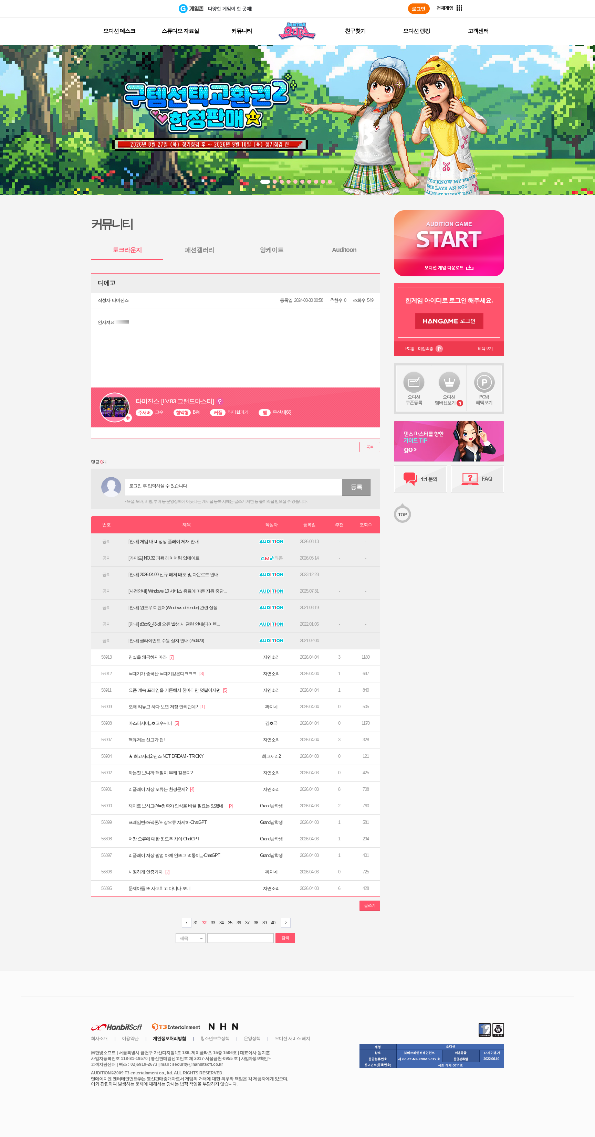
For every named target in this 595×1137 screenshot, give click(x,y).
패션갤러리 (199, 249)
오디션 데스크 (119, 31)
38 (256, 922)
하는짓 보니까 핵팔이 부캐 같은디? (160, 772)
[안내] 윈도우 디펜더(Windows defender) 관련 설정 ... (174, 607)
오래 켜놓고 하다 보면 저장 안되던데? (166, 706)
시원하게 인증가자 (148, 871)
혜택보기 (485, 348)
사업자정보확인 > (255, 1058)
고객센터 (478, 31)
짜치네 (271, 706)
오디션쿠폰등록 (414, 399)
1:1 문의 (420, 479)
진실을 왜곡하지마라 (151, 657)
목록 (370, 446)
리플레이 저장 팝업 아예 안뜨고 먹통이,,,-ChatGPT (174, 855)
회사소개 (99, 1038)
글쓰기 (369, 905)
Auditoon (344, 249)
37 (247, 922)
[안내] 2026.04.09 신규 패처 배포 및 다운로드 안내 (173, 574)
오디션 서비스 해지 (292, 1038)
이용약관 (130, 1038)
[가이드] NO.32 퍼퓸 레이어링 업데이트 (163, 558)
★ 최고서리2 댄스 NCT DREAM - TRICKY (165, 756)
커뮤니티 (241, 31)
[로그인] (419, 8)
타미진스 (120, 300)
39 (264, 922)
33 (213, 922)
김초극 (271, 723)
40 (273, 922)
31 (196, 922)
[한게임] (150, 8)
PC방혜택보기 (484, 399)
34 (221, 922)
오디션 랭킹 (416, 31)
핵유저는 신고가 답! (146, 739)
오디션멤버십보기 (445, 399)
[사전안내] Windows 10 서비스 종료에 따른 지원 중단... (177, 591)
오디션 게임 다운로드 (449, 267)
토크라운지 (127, 249)
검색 (285, 937)
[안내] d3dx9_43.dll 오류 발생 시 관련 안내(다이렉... (174, 624)
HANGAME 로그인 (449, 321)
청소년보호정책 (214, 1038)
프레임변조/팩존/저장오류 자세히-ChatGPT (167, 822)
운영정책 (252, 1038)
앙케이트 (271, 249)
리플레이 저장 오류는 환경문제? (161, 789)
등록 (356, 487)
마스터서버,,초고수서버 (153, 723)
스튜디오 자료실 (180, 31)
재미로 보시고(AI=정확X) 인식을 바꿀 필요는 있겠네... (180, 805)
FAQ (477, 479)
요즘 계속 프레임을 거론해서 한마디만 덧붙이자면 (177, 690)
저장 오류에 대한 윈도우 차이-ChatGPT (163, 838)
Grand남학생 (271, 805)
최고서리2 (271, 756)
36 (239, 922)
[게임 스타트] (449, 234)
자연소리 (271, 657)
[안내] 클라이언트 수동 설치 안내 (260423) (166, 640)
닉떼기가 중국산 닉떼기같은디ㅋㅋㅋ (165, 673)
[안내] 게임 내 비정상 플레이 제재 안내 (163, 541)
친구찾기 (355, 31)
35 (230, 922)
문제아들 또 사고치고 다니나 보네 (159, 888)
